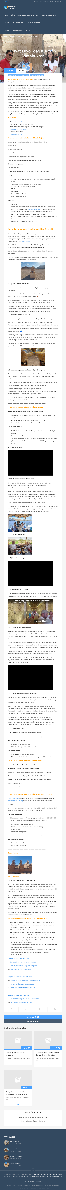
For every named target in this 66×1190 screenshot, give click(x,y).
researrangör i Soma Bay (15, 800)
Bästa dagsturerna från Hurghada (24, 15)
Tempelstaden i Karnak (18, 122)
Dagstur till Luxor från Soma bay (18, 75)
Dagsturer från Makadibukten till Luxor (22, 984)
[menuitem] (6, 1)
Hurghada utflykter (13, 798)
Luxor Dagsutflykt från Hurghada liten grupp (23, 966)
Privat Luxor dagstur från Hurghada (20, 969)
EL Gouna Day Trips (18, 1176)
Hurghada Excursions (30, 1176)
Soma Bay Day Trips (37, 1174)
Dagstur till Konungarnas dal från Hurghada (23, 962)
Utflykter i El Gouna (33, 23)
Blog (28, 30)
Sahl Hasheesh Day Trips (50, 1174)
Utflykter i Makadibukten (13, 23)
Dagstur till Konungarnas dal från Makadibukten (25, 980)
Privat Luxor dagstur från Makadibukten (23, 988)
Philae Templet (15, 1163)
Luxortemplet (26, 241)
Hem (5, 36)
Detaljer (10, 70)
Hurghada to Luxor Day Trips (33, 1181)
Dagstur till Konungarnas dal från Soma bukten (24, 999)
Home (6, 15)
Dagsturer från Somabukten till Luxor (21, 1002)
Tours (10, 36)
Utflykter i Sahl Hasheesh (14, 30)
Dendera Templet (16, 1156)
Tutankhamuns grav (34, 209)
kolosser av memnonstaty (19, 129)
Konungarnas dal (16, 134)
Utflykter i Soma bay (48, 15)
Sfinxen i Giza (14, 1149)
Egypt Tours (43, 1176)
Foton (21, 70)
